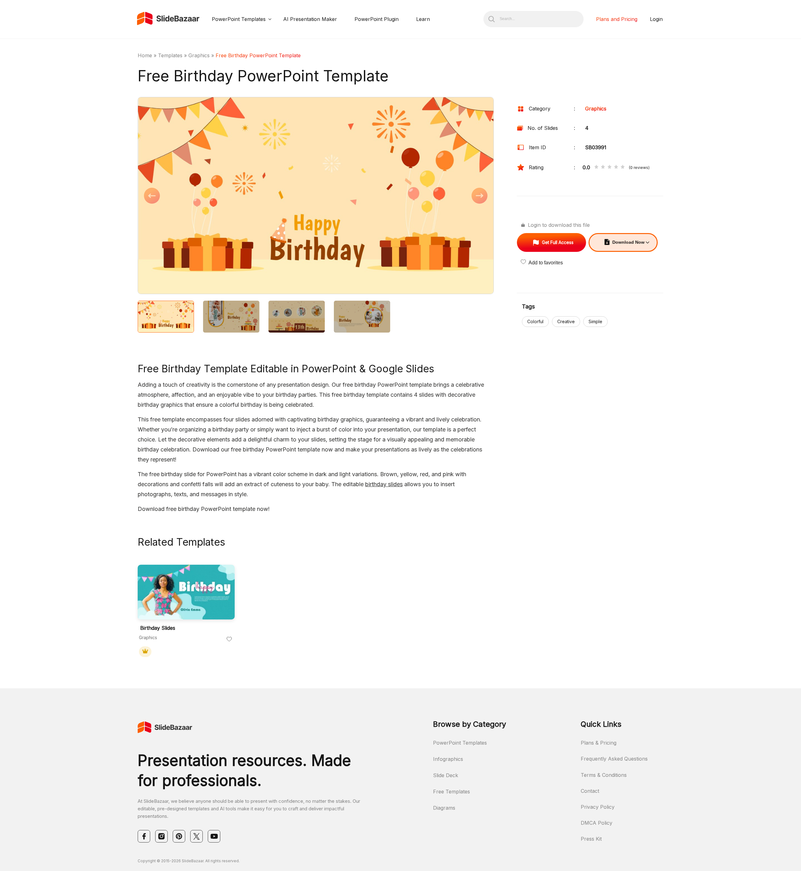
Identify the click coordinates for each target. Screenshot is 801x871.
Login (656, 19)
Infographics (448, 759)
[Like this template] (229, 639)
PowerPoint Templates (239, 19)
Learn (423, 19)
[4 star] (616, 167)
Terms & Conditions (604, 775)
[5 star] (622, 167)
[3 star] (609, 167)
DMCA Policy (596, 823)
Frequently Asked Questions (614, 759)
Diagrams (444, 808)
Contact (590, 791)
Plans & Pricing (598, 743)
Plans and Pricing (616, 19)
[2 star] (602, 167)
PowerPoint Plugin (377, 19)
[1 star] (596, 167)
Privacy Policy (598, 807)
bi (367, 484)
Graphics (199, 55)
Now (628, 242)
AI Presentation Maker (310, 19)
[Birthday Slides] (186, 592)
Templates (170, 55)
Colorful (535, 321)
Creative (566, 321)
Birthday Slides (157, 628)
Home (145, 55)
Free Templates (451, 791)
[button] (227, 196)
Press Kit (591, 839)
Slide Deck (445, 775)
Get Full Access (558, 242)
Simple (595, 321)
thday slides (387, 484)
